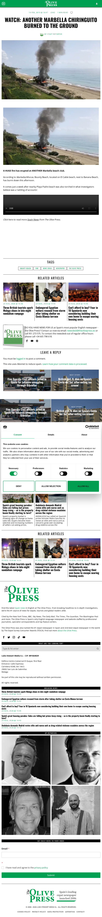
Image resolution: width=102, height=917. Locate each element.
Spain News (33, 219)
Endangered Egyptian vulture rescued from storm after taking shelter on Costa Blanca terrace (50, 312)
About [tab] (84, 435)
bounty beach (25, 268)
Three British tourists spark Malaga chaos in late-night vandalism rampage (18, 310)
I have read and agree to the (27, 867)
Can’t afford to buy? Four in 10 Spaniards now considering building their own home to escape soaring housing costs (83, 313)
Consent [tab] (18, 435)
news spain (47, 268)
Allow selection (51, 486)
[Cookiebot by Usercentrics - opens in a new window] (87, 427)
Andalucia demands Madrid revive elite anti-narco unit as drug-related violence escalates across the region (50, 509)
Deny (19, 486)
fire (37, 268)
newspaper (60, 268)
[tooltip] (27, 341)
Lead (52, 12)
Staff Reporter (54, 34)
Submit (51, 875)
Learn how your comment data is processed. (64, 364)
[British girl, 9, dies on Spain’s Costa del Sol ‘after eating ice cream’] (75, 380)
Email (5, 848)
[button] (97, 648)
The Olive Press (75, 268)
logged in (21, 358)
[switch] (38, 473)
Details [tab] (51, 435)
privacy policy (41, 867)
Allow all (83, 486)
